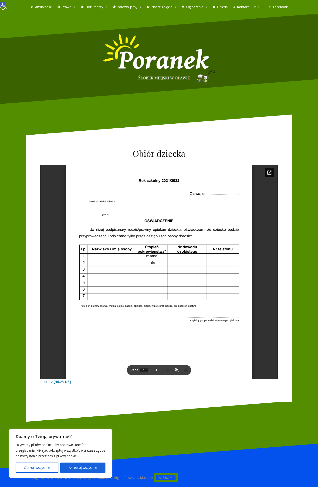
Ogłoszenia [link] (194, 7)
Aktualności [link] (43, 7)
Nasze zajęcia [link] (161, 7)
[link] (2, 4)
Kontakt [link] (243, 7)
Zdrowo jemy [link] (127, 7)
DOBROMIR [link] (166, 477)
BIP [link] (261, 7)
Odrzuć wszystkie (37, 467)
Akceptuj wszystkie (83, 467)
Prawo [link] (66, 7)
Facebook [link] (280, 7)
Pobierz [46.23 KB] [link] (55, 381)
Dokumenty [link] (94, 7)
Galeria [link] (222, 7)
